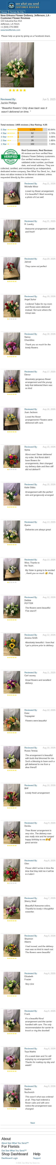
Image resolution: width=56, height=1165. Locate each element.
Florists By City (17, 12)
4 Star (9, 133)
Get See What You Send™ (14, 1150)
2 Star (9, 140)
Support (37, 1158)
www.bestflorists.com (10, 30)
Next (32, 1123)
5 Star (9, 129)
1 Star (9, 144)
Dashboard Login (9, 1158)
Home (4, 12)
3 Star (9, 137)
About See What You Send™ (15, 1143)
